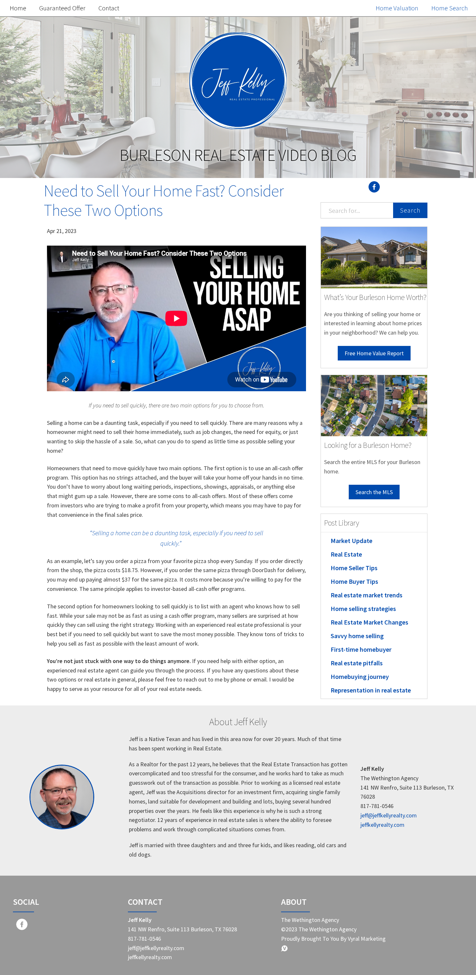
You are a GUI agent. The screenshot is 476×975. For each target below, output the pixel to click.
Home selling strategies (363, 608)
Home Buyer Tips (354, 581)
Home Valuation (397, 8)
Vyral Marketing (367, 938)
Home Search (449, 8)
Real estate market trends (366, 595)
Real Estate (346, 554)
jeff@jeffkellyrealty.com (388, 815)
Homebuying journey (360, 676)
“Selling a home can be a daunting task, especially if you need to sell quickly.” (176, 538)
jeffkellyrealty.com (382, 824)
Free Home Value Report (374, 353)
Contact (108, 8)
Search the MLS (374, 492)
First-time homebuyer (361, 649)
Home (18, 8)
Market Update (351, 541)
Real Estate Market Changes (369, 622)
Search (410, 210)
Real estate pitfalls (357, 663)
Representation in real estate (371, 690)
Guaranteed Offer (62, 8)
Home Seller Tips (354, 568)
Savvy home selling (357, 636)
